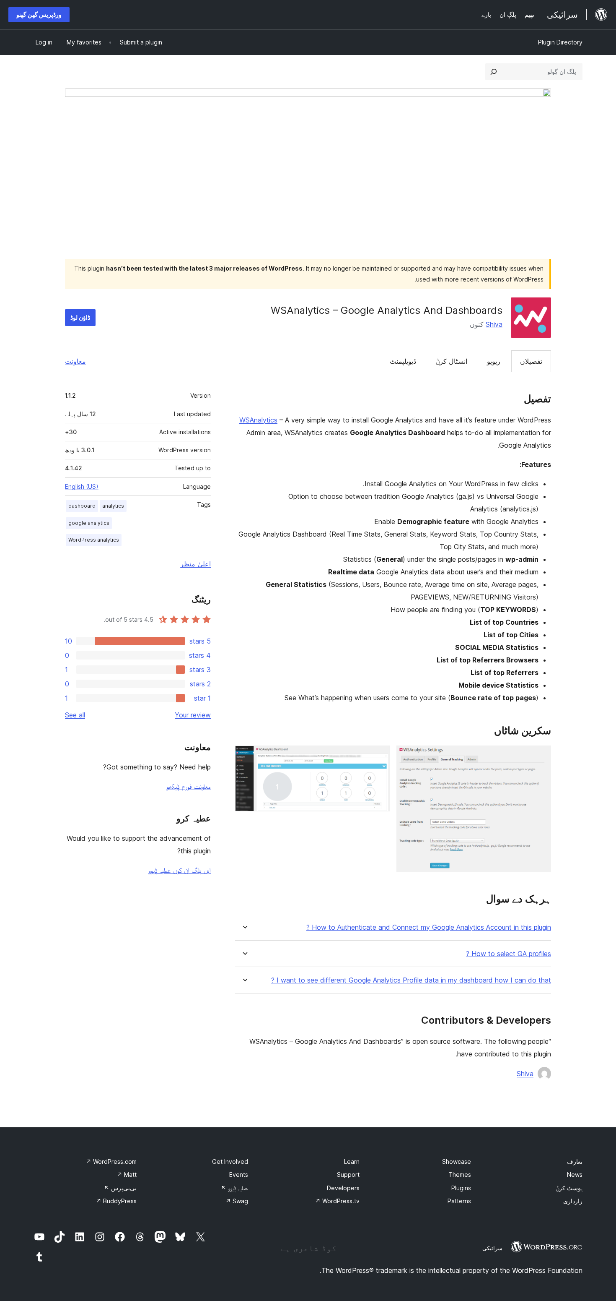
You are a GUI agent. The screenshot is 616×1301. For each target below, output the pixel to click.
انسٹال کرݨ (451, 361)
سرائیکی (492, 1248)
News (574, 1174)
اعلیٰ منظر (195, 564)
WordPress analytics (93, 540)
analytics (113, 506)
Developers (343, 1187)
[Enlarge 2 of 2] (378, 757)
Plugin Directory (560, 42)
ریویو (493, 361)
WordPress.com (111, 1161)
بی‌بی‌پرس (120, 1187)
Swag (236, 1201)
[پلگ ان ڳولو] (493, 71)
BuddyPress (116, 1201)
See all (75, 715)
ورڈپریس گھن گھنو (39, 14)
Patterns (459, 1201)
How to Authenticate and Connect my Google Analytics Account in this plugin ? (428, 927)
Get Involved (230, 1161)
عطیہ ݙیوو (234, 1187)
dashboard (82, 506)
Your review (193, 715)
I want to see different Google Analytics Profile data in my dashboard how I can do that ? (411, 980)
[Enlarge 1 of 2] (540, 757)
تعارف (574, 1161)
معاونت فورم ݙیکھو (188, 786)
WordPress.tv (337, 1201)
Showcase (456, 1161)
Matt (127, 1174)
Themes (459, 1174)
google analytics (88, 523)
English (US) (81, 486)
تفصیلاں (531, 361)
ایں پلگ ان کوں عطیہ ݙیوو (179, 870)
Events (238, 1174)
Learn (352, 1161)
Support (348, 1174)
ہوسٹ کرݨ (569, 1187)
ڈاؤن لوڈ (80, 317)
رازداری (572, 1201)
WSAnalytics (258, 420)
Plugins (461, 1187)
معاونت (75, 361)
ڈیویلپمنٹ (403, 361)
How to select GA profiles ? (508, 954)
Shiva (494, 324)
